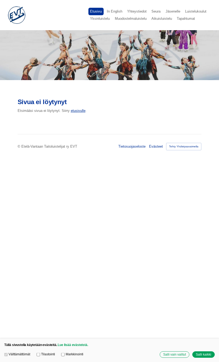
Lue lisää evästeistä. (73, 345)
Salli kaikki (203, 354)
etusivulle (78, 111)
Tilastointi (48, 354)
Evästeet (156, 146)
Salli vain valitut (174, 354)
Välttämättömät (19, 354)
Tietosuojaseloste (132, 146)
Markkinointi (74, 354)
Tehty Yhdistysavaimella (183, 146)
